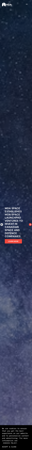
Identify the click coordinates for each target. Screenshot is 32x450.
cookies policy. (10, 443)
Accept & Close (9, 447)
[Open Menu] (28, 4)
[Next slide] (30, 224)
